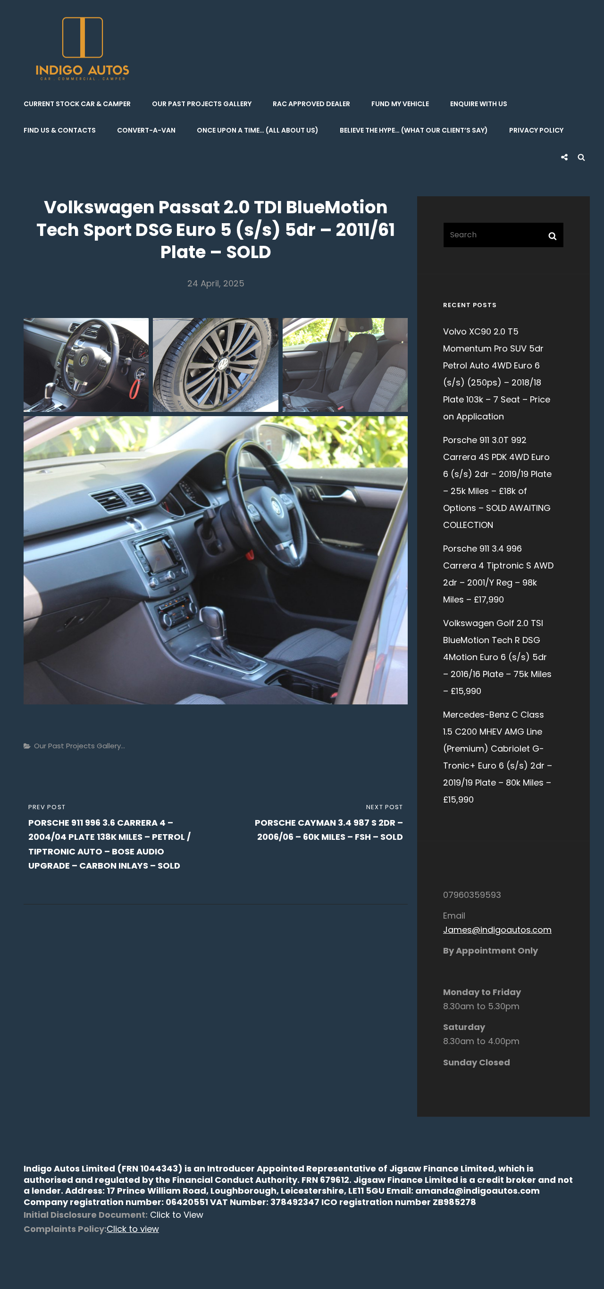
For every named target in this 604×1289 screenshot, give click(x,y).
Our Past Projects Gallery (202, 104)
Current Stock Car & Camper (77, 104)
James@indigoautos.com (497, 930)
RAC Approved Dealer (311, 104)
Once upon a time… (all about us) (258, 130)
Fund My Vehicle (400, 104)
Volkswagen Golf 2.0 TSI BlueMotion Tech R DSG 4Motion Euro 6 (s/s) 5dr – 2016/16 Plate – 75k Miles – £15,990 (497, 657)
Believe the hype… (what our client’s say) (414, 130)
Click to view (133, 1229)
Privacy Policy (536, 130)
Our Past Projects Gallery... (79, 746)
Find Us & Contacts (60, 130)
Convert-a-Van (146, 130)
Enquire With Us (478, 104)
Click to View (175, 1215)
